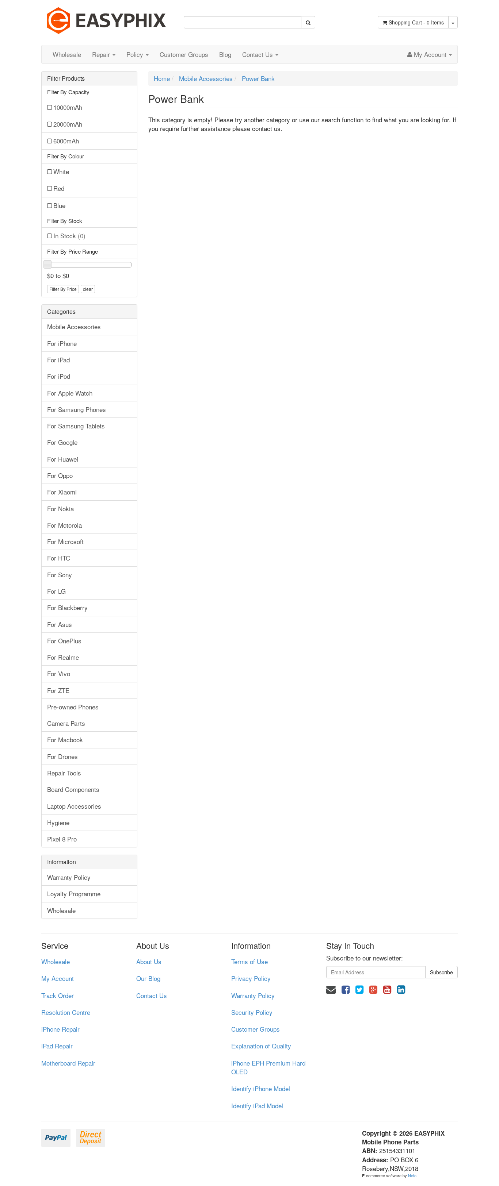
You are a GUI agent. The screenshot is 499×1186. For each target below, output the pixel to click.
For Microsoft (65, 541)
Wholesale (67, 54)
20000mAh (67, 123)
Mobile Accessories (74, 326)
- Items (416, 22)
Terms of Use (249, 961)
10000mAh (67, 107)
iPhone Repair (60, 1028)
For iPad (58, 359)
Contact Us (258, 54)
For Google (62, 442)
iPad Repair (57, 1045)
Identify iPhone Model (260, 1088)
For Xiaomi (62, 491)
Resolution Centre (65, 1012)
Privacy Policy (251, 978)
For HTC (58, 557)
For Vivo (58, 673)
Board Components (73, 789)
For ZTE (58, 690)
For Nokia (60, 508)
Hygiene (58, 822)
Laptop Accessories (74, 805)
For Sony (59, 574)
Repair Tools (64, 772)
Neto (412, 1175)
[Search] (308, 22)
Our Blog (148, 978)
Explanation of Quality (261, 1045)
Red (58, 188)
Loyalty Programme (73, 893)
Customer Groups (184, 54)
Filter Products (66, 78)
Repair (102, 54)
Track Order (57, 995)
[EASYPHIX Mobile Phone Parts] (107, 17)
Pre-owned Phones (73, 706)
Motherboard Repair (68, 1062)
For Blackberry (67, 607)
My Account (57, 978)
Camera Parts (66, 723)
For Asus (59, 624)
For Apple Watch (69, 392)
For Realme (63, 657)
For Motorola (64, 525)
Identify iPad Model (257, 1105)
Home (162, 78)
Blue (59, 205)
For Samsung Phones (76, 409)
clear (88, 289)
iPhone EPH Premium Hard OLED (268, 1067)
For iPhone (62, 343)
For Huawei (62, 458)
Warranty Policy (69, 877)
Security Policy (252, 1012)
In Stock (69, 235)
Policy (135, 54)
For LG (56, 591)
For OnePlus (64, 640)
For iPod (58, 376)
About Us (148, 961)
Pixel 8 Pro (62, 838)
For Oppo (60, 475)
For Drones (62, 756)
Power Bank (258, 78)
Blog (225, 54)
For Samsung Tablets (76, 425)
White (61, 171)
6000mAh (66, 140)
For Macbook (65, 739)
